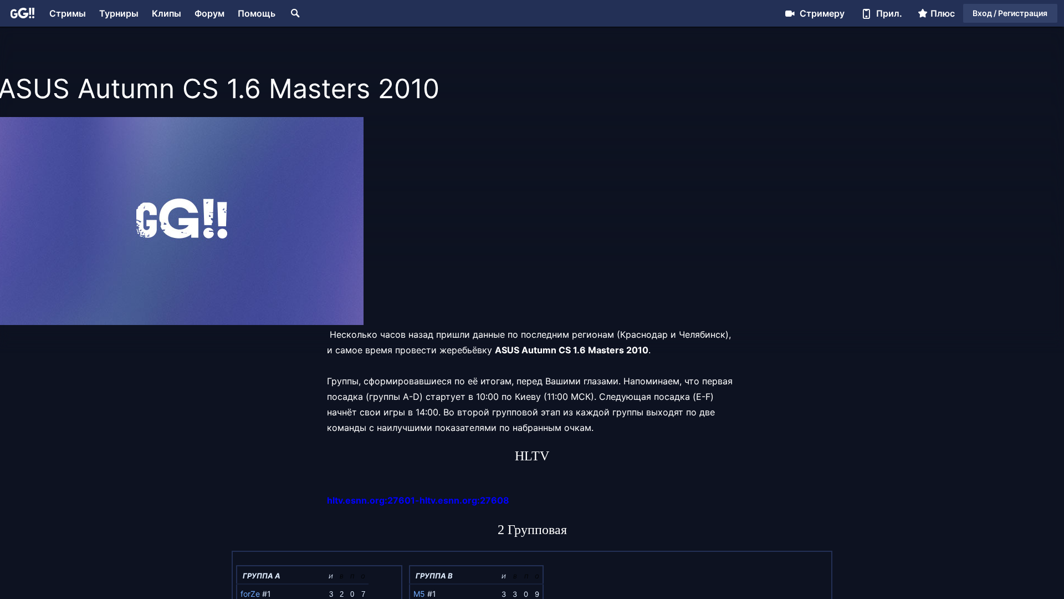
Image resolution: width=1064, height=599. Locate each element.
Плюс (942, 13)
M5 (419, 593)
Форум (209, 13)
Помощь (256, 13)
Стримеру (822, 13)
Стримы (67, 13)
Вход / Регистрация (1010, 13)
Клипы (166, 13)
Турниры (119, 13)
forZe (250, 593)
